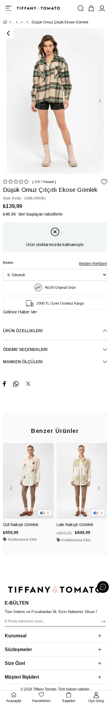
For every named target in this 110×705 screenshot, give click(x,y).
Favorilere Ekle (45, 452)
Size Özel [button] (15, 663)
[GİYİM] (16, 22)
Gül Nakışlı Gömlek (20, 524)
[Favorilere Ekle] (104, 182)
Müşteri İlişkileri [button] (22, 677)
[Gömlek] (27, 22)
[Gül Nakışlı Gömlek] (28, 481)
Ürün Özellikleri (23, 330)
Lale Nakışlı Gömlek (75, 524)
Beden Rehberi (93, 263)
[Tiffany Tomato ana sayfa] (55, 589)
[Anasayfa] (10, 22)
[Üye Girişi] (101, 8)
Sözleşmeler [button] (18, 649)
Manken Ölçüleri (23, 361)
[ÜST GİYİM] (22, 22)
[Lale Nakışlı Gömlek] (82, 481)
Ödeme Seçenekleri (25, 349)
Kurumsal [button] (15, 635)
